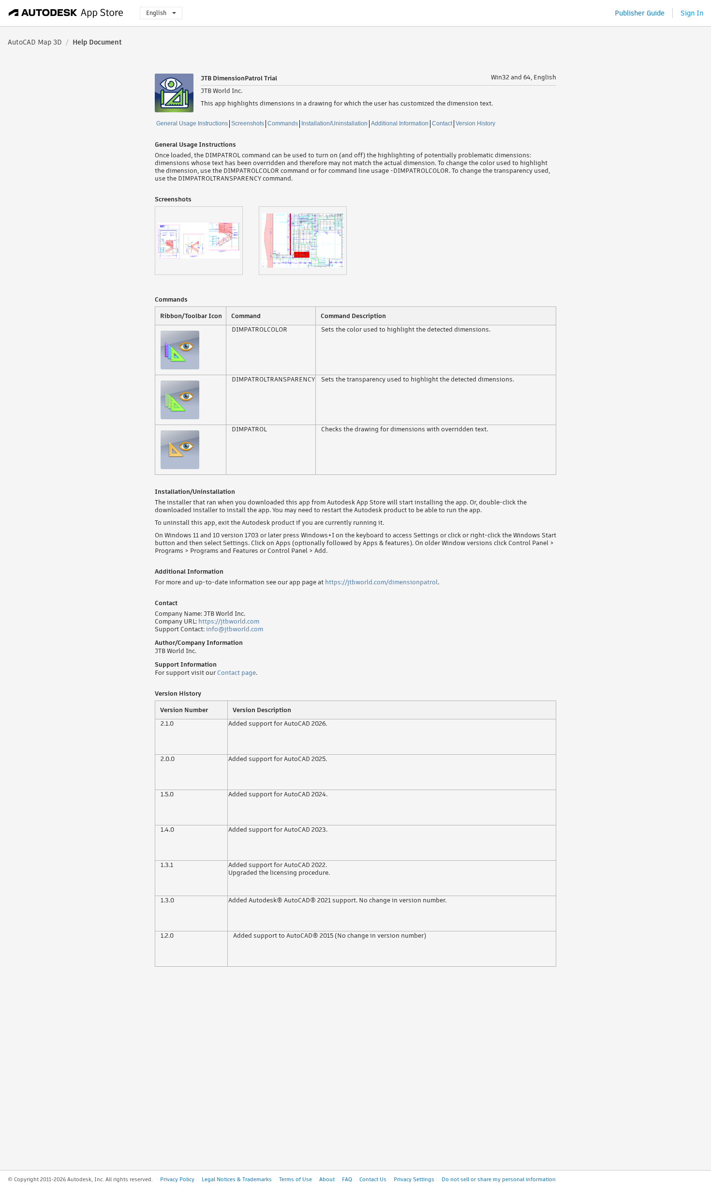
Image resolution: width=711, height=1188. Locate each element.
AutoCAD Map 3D (35, 42)
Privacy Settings (414, 1179)
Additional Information (400, 123)
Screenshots (247, 123)
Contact (442, 123)
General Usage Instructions (192, 123)
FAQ (347, 1179)
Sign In (692, 13)
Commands (282, 123)
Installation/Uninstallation (334, 123)
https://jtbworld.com (228, 621)
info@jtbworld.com (234, 629)
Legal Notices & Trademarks (237, 1179)
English (156, 13)
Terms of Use (295, 1179)
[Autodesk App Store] (66, 13)
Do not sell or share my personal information (499, 1179)
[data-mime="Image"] (207, 240)
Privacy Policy (177, 1179)
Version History (475, 123)
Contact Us (372, 1179)
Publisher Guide (640, 13)
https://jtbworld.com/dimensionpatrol (381, 582)
